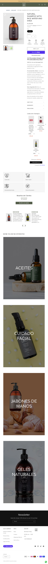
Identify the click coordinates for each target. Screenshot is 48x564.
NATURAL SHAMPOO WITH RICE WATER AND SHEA (28, 10)
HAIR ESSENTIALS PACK (36, 59)
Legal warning (6, 541)
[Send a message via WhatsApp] (45, 561)
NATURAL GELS (9, 505)
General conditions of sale (7, 532)
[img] (6, 212)
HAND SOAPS (8, 437)
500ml (30, 31)
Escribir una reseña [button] (24, 203)
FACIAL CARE (8, 369)
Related (43, 165)
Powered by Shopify (13, 561)
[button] (2, 4)
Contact (15, 534)
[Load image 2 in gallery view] (11, 48)
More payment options (36, 55)
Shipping (34, 25)
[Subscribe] (33, 521)
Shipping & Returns (18, 537)
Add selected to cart (36, 162)
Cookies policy (6, 538)
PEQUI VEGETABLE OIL (36, 150)
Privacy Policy (6, 535)
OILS (6, 301)
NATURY (8, 10)
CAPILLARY (13, 10)
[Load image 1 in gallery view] (5, 48)
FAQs (15, 531)
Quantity (29, 34)
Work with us (16, 540)
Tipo (41, 165)
